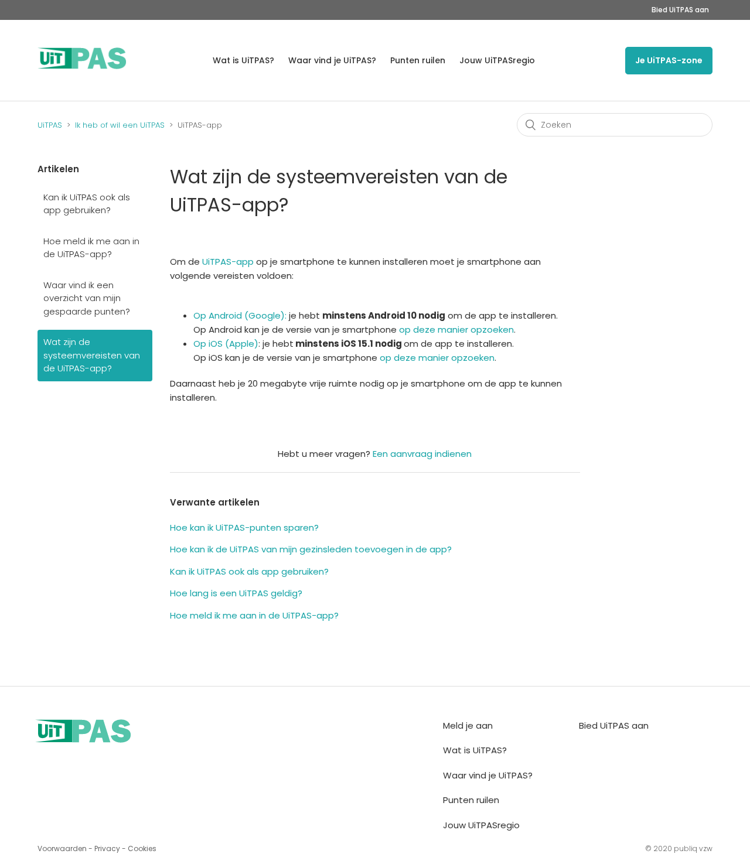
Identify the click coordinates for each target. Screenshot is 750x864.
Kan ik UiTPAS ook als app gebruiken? (86, 204)
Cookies (142, 848)
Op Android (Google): (240, 315)
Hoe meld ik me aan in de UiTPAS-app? (91, 248)
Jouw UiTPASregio (497, 60)
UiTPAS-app (228, 261)
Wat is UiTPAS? (243, 60)
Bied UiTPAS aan (680, 10)
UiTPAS (50, 125)
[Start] (82, 66)
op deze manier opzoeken (456, 329)
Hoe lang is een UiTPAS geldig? (236, 593)
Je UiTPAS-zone (669, 60)
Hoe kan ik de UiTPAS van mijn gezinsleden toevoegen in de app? (311, 549)
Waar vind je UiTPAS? (332, 60)
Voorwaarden (62, 848)
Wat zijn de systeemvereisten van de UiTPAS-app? (91, 355)
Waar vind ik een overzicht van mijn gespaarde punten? (86, 298)
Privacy (107, 848)
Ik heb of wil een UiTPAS (120, 125)
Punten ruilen (417, 60)
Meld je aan (468, 725)
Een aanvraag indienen (422, 454)
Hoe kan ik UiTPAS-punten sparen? (244, 527)
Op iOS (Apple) (225, 343)
